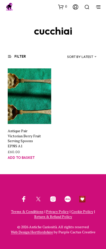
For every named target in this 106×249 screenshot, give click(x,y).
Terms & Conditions (27, 212)
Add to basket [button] (21, 157)
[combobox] (74, 56)
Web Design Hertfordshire (32, 232)
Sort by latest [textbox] (80, 57)
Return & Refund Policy (53, 217)
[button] (62, 6)
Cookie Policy (82, 212)
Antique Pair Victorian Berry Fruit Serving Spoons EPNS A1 (24, 138)
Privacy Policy (57, 212)
